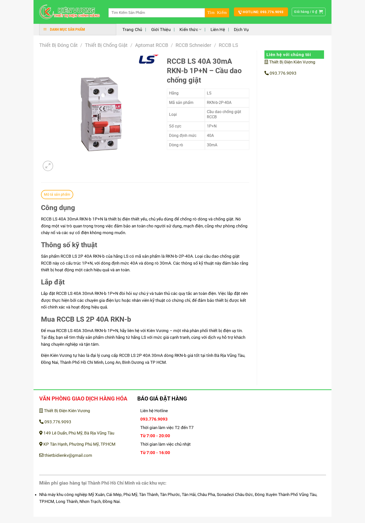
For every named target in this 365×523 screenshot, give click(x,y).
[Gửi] (217, 12)
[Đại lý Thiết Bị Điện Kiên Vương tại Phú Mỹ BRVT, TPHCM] (69, 12)
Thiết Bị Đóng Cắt (58, 45)
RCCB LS (228, 45)
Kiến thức (189, 29)
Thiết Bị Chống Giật (106, 45)
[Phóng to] (48, 166)
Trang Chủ (132, 29)
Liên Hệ (218, 29)
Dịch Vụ (241, 29)
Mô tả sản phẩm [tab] (57, 194)
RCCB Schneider (193, 45)
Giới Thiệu (161, 29)
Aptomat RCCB (151, 45)
